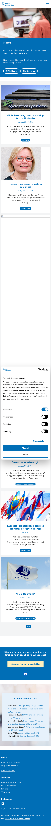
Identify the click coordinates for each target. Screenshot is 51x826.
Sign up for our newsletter (25, 663)
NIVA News (11, 71)
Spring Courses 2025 (29, 736)
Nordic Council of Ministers (17, 819)
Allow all (25, 448)
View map (5, 792)
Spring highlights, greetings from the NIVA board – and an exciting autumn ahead (25, 709)
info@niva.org (13, 762)
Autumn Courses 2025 (28, 733)
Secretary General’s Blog (25, 484)
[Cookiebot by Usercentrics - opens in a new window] (38, 369)
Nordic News (29, 71)
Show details (38, 441)
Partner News (25, 208)
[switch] (45, 417)
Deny (25, 455)
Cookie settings (8, 770)
